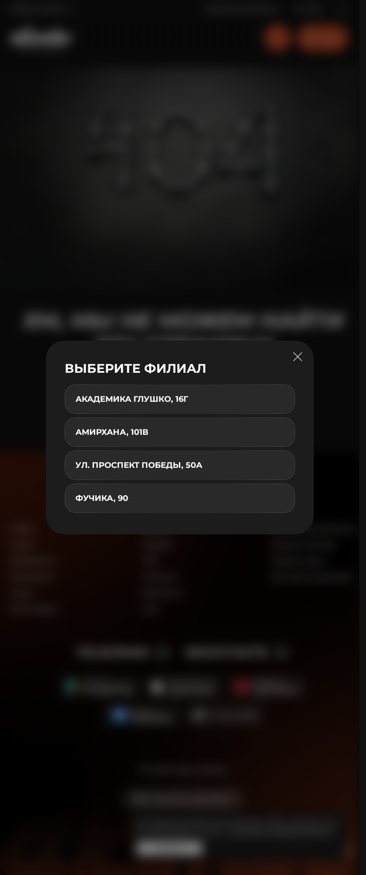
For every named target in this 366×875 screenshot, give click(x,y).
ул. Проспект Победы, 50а (138, 465)
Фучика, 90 (101, 498)
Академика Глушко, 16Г (131, 399)
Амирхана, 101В (111, 432)
